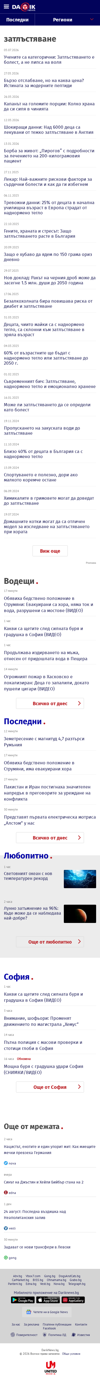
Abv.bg (17, 1276)
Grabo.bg (76, 1280)
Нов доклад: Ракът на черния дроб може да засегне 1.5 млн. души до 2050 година (50, 280)
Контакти (81, 1324)
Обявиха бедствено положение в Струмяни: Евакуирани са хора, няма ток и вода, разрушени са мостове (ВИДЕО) (48, 604)
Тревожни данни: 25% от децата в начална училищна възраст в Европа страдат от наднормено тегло (49, 207)
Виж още (50, 551)
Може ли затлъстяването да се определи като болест (47, 407)
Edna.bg (31, 1284)
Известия (83, 1335)
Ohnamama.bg (56, 1280)
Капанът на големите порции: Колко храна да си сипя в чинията (49, 106)
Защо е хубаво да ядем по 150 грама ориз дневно (48, 257)
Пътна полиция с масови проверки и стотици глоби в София (43, 1045)
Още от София (50, 1087)
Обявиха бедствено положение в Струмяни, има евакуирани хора (39, 766)
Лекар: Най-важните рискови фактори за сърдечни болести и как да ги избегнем (48, 182)
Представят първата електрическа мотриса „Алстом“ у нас (50, 820)
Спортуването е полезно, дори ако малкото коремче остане (41, 477)
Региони (62, 20)
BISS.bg (38, 1280)
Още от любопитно (50, 942)
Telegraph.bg (76, 1284)
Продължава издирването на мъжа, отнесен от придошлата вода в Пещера (45, 655)
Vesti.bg (45, 1284)
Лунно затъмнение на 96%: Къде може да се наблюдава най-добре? (32, 913)
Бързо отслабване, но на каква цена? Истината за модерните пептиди (44, 83)
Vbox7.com (33, 1276)
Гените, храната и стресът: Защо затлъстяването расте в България (39, 233)
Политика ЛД (57, 1335)
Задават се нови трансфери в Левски (37, 1247)
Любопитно (26, 856)
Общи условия (71, 1353)
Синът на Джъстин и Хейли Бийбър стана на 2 (43, 1182)
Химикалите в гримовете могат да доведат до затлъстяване (49, 501)
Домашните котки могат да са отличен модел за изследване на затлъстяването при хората (47, 526)
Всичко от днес (50, 703)
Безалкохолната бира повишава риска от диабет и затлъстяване (48, 303)
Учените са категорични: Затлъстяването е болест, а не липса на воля (49, 59)
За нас (16, 1324)
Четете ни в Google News (50, 1312)
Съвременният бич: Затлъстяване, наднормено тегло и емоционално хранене (50, 384)
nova (12, 1163)
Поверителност (26, 1335)
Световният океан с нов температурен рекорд (28, 876)
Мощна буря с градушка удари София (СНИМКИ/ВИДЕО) (43, 1069)
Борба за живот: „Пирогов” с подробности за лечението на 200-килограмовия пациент (49, 155)
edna (12, 1193)
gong (13, 1257)
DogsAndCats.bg (69, 1276)
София (17, 977)
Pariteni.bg (15, 1284)
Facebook (49, 1328)
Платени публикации (57, 1324)
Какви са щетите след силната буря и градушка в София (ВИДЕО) (43, 631)
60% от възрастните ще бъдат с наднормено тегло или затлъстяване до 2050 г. (46, 358)
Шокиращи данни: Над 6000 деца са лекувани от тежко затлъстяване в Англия (48, 130)
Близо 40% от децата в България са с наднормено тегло (43, 454)
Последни (17, 20)
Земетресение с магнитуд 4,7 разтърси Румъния (44, 742)
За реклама (31, 1324)
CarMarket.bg (20, 1280)
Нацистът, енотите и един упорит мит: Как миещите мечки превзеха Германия (50, 1149)
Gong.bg (49, 1276)
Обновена (24, 1059)
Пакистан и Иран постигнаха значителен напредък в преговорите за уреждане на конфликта (47, 793)
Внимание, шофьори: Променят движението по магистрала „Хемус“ (41, 1021)
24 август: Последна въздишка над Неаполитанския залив (35, 1214)
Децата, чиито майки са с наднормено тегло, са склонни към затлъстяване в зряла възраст (44, 329)
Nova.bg (59, 1284)
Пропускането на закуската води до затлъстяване (42, 430)
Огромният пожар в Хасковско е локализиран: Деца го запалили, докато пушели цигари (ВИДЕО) (46, 683)
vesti (12, 1228)
